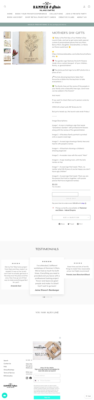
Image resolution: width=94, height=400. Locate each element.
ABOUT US (82, 17)
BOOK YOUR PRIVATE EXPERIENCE (31, 14)
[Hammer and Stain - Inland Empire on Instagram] (27, 378)
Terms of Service (9, 373)
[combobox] (36, 380)
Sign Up (47, 397)
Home (10, 14)
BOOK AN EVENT (15, 17)
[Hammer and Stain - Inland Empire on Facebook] (30, 378)
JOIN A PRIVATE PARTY (76, 14)
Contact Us (7, 363)
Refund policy (8, 376)
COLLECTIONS (56, 14)
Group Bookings (9, 370)
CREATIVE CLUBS (66, 17)
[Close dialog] (60, 338)
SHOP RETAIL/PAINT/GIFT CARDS (40, 17)
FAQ (5, 366)
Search (6, 360)
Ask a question (71, 217)
